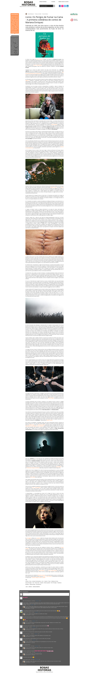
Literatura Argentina (36, 586)
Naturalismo (59, 582)
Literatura (27, 581)
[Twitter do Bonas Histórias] (65, 6)
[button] (53, 2)
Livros (43, 581)
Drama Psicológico (28, 582)
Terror (33, 582)
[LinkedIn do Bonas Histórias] (67, 6)
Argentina (41, 582)
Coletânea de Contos (54, 581)
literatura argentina (47, 582)
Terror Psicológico (54, 582)
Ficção (49, 581)
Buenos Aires (37, 582)
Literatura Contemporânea (36, 581)
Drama (30, 581)
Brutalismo (27, 584)
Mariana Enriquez (33, 584)
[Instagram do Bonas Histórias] (62, 6)
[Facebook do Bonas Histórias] (60, 6)
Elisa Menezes (38, 584)
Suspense (46, 581)
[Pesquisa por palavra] (54, 6)
